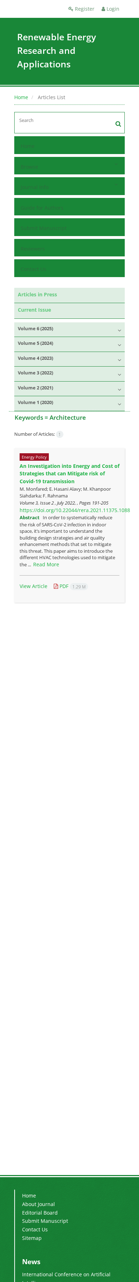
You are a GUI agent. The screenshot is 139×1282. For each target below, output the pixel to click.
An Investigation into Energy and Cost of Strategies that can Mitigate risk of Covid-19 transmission (69, 474)
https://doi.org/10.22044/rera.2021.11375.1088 (75, 510)
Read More (46, 564)
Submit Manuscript (44, 228)
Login (112, 8)
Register (83, 8)
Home (21, 97)
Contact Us (33, 269)
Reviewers (33, 248)
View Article (33, 586)
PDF (72, 586)
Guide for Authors (42, 207)
